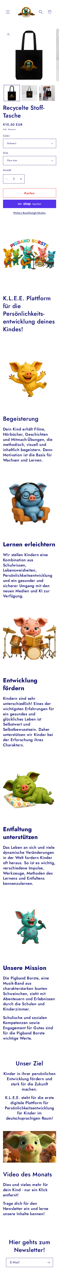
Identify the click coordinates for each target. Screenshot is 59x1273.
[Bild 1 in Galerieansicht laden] (12, 93)
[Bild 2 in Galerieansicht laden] (29, 93)
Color (6, 136)
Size (5, 153)
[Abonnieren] (48, 1262)
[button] (7, 11)
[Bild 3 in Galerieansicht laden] (47, 93)
